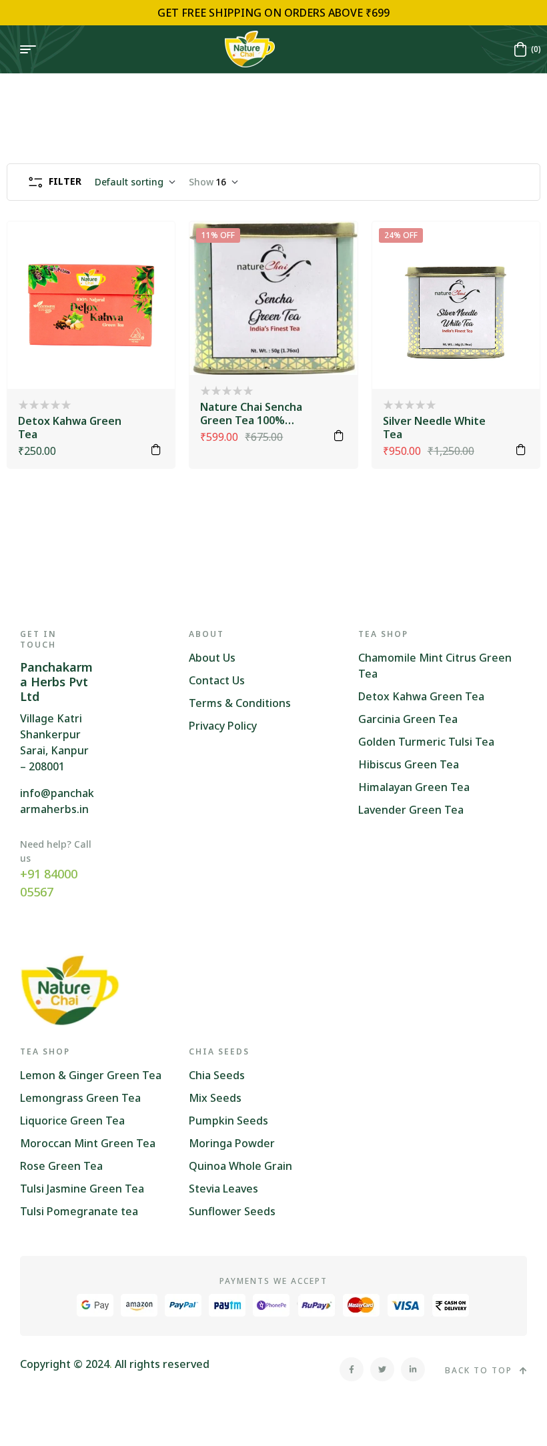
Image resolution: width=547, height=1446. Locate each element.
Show (201, 181)
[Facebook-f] (352, 1369)
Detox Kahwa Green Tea (69, 428)
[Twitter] (382, 1369)
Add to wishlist (146, 249)
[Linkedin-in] (413, 1369)
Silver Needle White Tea (434, 428)
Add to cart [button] (156, 449)
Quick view (146, 282)
